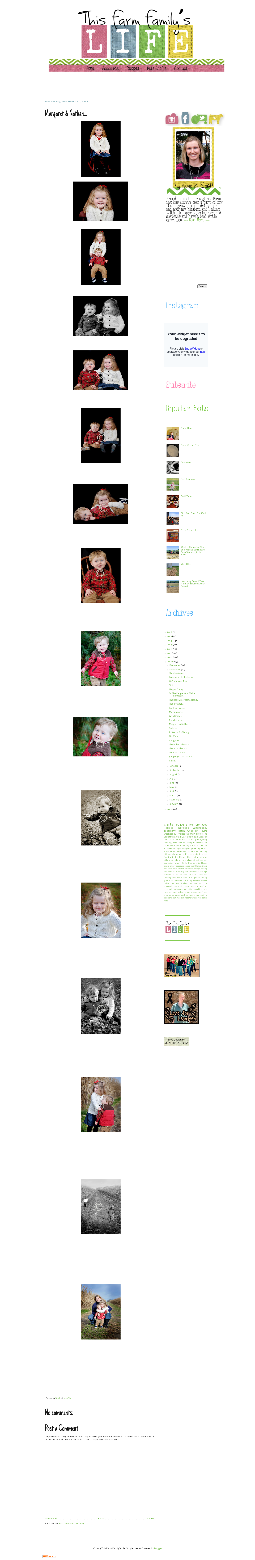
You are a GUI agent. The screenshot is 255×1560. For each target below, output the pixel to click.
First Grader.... (188, 479)
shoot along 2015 (177, 860)
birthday (167, 854)
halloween (198, 843)
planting (168, 843)
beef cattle (192, 837)
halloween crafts (181, 881)
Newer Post (51, 1519)
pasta (176, 886)
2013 (169, 645)
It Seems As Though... (180, 732)
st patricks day (200, 860)
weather (188, 898)
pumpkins (197, 889)
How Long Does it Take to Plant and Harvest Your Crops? (194, 584)
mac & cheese (182, 883)
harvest (204, 849)
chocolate (189, 869)
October (174, 766)
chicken (181, 869)
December (175, 665)
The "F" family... (177, 704)
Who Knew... (175, 716)
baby (193, 866)
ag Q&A (182, 837)
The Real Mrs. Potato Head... (183, 700)
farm (197, 824)
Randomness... (177, 720)
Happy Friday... (177, 689)
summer (192, 895)
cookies (185, 854)
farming (167, 857)
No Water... (174, 736)
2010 (170, 657)
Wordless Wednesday (192, 828)
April (172, 791)
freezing (167, 878)
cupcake (192, 872)
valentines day (182, 846)
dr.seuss (167, 875)
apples (187, 866)
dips (205, 872)
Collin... (172, 761)
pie (181, 886)
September (175, 770)
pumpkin (188, 889)
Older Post (150, 1519)
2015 (169, 636)
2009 (170, 662)
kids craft (191, 857)
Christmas (169, 837)
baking (175, 849)
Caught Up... (175, 740)
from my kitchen (179, 878)
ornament (168, 886)
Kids (190, 863)
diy (196, 854)
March (173, 796)
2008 (170, 809)
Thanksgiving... (177, 673)
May (172, 787)
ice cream (203, 881)
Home (101, 1519)
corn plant (172, 872)
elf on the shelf (180, 875)
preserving (178, 889)
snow (166, 895)
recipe (179, 824)
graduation (168, 881)
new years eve (200, 883)
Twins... (173, 728)
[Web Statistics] (49, 1557)
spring (180, 895)
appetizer (180, 866)
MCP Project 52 (198, 834)
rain (205, 889)
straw (185, 895)
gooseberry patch (174, 831)
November (175, 670)
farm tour (203, 875)
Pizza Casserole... (189, 530)
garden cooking (200, 878)
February (174, 800)
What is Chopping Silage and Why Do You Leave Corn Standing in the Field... (193, 551)
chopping (176, 854)
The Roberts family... (179, 744)
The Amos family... (178, 748)
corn (166, 872)
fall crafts (193, 875)
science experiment (199, 892)
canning (183, 849)
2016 (169, 632)
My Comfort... (176, 712)
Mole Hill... (186, 564)
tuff (174, 898)
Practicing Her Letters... (181, 677)
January (173, 804)
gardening (195, 849)
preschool (168, 889)
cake (175, 869)
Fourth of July (196, 846)
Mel (191, 824)
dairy (192, 854)
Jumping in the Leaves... (181, 757)
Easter (201, 837)
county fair (183, 872)
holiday (196, 881)
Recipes (168, 828)
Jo (177, 837)
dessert (200, 872)
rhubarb (167, 892)
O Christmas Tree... (179, 681)
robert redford (178, 892)
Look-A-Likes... (177, 708)
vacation (180, 898)
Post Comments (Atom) (71, 1524)
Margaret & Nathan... (180, 724)
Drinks (184, 863)
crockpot (182, 843)
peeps (172, 846)
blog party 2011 (201, 866)
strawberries (169, 851)
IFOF (174, 843)
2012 (169, 649)
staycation (168, 863)
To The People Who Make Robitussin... (182, 694)
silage (189, 860)
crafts (168, 824)
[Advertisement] (111, 86)
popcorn (194, 886)
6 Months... (186, 428)
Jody (204, 824)
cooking (204, 869)
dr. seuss (203, 854)
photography (201, 840)
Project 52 (183, 834)
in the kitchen (179, 857)
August (173, 774)
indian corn (169, 883)
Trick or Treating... (178, 753)
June (172, 783)
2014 (169, 641)
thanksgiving (201, 895)
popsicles (203, 886)
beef (172, 840)
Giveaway (181, 851)
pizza (187, 886)
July (171, 779)
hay (190, 881)
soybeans (173, 895)
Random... (186, 462)
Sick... (172, 685)
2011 (169, 653)
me (191, 883)
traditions (168, 898)
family (189, 843)
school (187, 892)
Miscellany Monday (197, 851)
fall (188, 849)
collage (197, 869)
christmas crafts (184, 840)
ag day (173, 866)
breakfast (168, 869)
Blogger (158, 1548)
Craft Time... (187, 496)
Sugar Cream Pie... (190, 445)
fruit (190, 878)
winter (177, 863)
